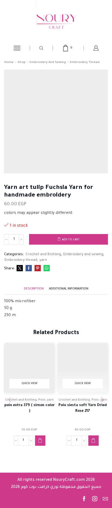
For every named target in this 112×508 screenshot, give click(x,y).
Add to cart (71, 239)
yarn (43, 260)
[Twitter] (19, 269)
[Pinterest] (37, 269)
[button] (40, 440)
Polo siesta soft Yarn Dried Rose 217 (82, 408)
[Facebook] (28, 269)
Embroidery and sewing (48, 62)
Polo (41, 400)
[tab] (33, 289)
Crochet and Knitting (43, 255)
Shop (22, 62)
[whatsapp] (46, 269)
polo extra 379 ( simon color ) (29, 408)
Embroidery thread (84, 62)
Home (9, 62)
